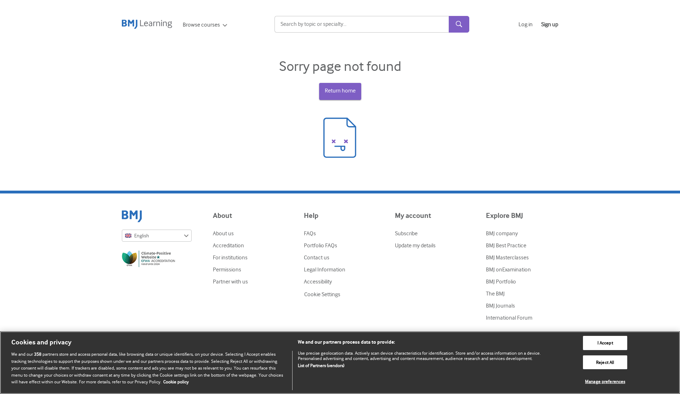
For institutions (230, 257)
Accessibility (318, 281)
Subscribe (406, 233)
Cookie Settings (322, 294)
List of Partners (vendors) (321, 365)
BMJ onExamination (508, 269)
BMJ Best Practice (506, 245)
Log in (525, 24)
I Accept (605, 342)
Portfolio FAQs (320, 245)
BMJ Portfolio (501, 281)
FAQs (310, 233)
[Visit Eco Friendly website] (157, 260)
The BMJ (495, 294)
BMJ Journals (500, 306)
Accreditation (228, 245)
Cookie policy (176, 381)
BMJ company (502, 233)
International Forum (509, 318)
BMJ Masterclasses (507, 257)
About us (223, 233)
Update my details (415, 245)
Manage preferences (605, 381)
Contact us (316, 257)
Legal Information (324, 269)
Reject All (605, 362)
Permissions (227, 269)
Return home (340, 91)
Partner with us (230, 281)
